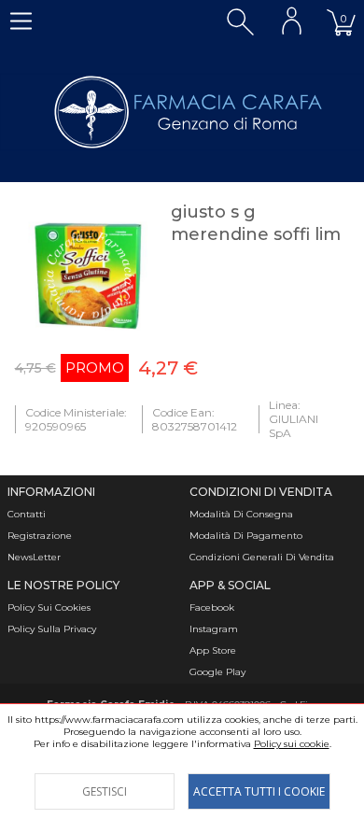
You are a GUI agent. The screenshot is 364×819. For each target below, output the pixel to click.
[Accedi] (292, 21)
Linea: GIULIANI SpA (293, 419)
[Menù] (21, 21)
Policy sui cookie (291, 744)
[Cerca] (240, 21)
